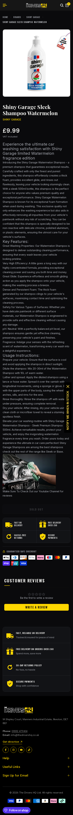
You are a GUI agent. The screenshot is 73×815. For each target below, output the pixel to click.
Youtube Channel (48, 491)
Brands (17, 17)
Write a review (36, 607)
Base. (60, 451)
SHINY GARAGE (33, 17)
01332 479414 (19, 731)
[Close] (67, 386)
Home (5, 17)
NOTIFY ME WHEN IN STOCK (67, 410)
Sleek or (51, 451)
